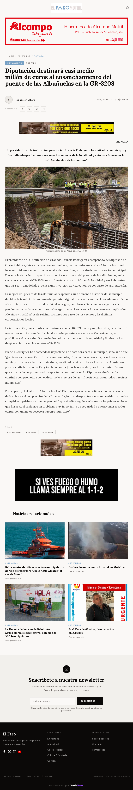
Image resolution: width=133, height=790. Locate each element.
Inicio (11, 56)
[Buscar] (127, 8)
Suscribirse (88, 701)
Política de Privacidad (12, 776)
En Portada (53, 738)
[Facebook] (22, 109)
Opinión (51, 760)
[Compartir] (36, 109)
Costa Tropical (55, 749)
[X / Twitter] (9, 751)
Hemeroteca (98, 749)
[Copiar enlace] (43, 109)
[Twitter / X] (29, 109)
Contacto (97, 744)
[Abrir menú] (5, 8)
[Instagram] (14, 751)
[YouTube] (19, 751)
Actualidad (53, 744)
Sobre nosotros (100, 738)
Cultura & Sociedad (57, 755)
